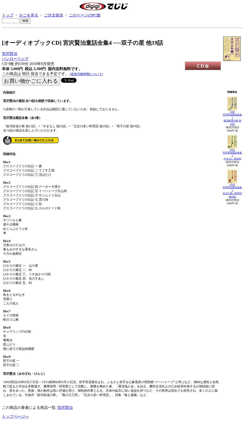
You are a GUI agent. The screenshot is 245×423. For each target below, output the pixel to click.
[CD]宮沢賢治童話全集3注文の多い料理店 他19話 (232, 190)
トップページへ (15, 416)
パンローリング (15, 59)
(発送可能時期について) (86, 74)
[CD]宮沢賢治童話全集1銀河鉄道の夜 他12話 (232, 117)
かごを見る (28, 15)
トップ (7, 15)
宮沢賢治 (9, 54)
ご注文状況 (53, 15)
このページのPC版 (84, 15)
